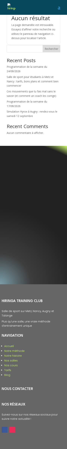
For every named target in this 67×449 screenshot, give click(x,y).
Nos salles (11, 360)
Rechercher (51, 49)
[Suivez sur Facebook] (5, 430)
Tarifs (7, 370)
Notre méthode (14, 351)
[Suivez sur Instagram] (12, 430)
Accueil (9, 346)
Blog (7, 375)
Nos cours (11, 365)
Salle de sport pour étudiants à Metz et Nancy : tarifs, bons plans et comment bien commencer (32, 81)
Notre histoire (13, 356)
